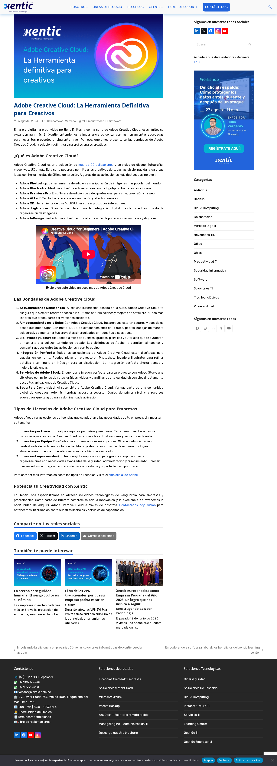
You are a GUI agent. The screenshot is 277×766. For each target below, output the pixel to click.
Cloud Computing (206, 208)
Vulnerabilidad (204, 306)
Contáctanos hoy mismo (137, 505)
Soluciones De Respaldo (200, 688)
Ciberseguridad (195, 679)
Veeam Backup (109, 706)
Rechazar (224, 760)
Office (198, 244)
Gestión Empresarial (198, 742)
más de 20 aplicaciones (95, 165)
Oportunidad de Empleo (35, 712)
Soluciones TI (203, 288)
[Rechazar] (272, 760)
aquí (197, 62)
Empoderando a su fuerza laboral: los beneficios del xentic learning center (208, 650)
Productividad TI (97, 121)
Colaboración (55, 121)
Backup (199, 199)
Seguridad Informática (210, 270)
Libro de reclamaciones (34, 722)
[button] (25, 536)
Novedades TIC (204, 235)
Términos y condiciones (34, 717)
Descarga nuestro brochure (118, 733)
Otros (198, 253)
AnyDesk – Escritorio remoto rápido (123, 715)
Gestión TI (191, 733)
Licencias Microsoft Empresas (120, 679)
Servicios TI (192, 715)
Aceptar (208, 760)
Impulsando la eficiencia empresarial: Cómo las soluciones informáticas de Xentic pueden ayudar (78, 650)
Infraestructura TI (197, 706)
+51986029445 (29, 682)
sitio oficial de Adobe (123, 475)
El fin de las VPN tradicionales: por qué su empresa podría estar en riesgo (85, 597)
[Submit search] (250, 44)
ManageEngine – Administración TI (123, 724)
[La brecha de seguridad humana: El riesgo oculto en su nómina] (37, 572)
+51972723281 (28, 687)
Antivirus (200, 190)
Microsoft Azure (110, 697)
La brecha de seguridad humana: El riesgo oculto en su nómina (36, 595)
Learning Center (195, 724)
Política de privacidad (248, 760)
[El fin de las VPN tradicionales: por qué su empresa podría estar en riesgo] (88, 572)
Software (115, 121)
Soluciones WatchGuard (116, 688)
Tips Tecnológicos (206, 297)
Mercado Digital (75, 121)
